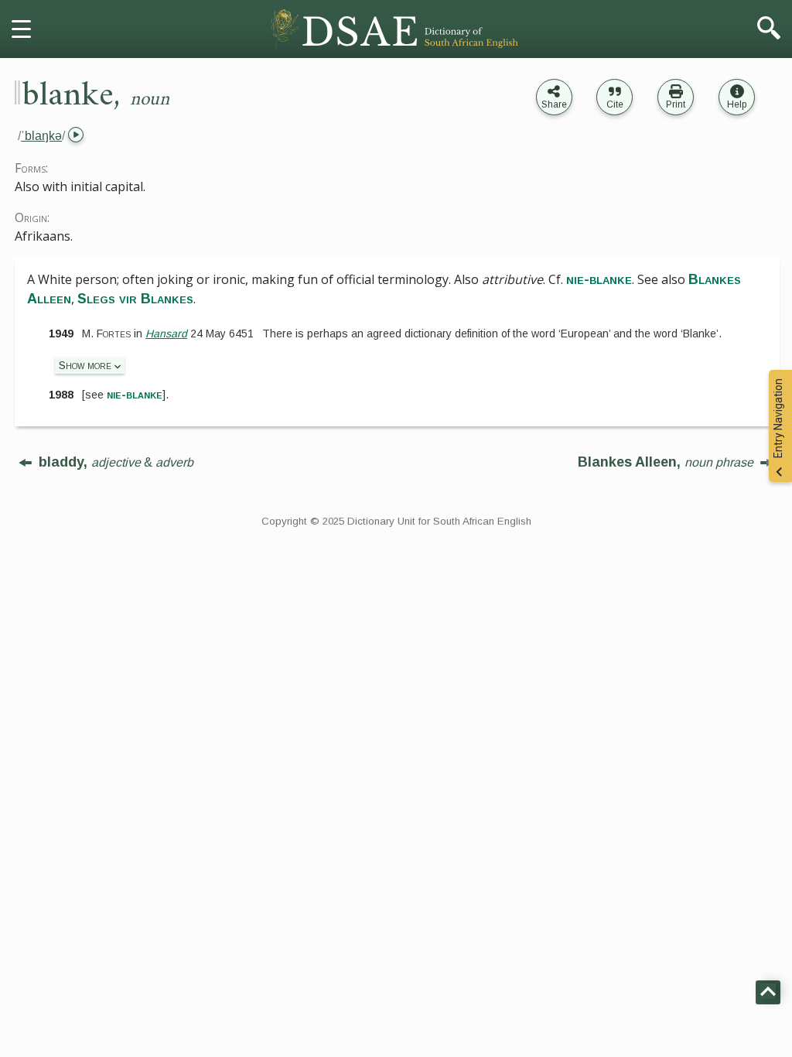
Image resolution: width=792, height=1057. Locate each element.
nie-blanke (134, 394)
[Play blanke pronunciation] (74, 135)
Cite (614, 104)
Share (554, 104)
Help (736, 104)
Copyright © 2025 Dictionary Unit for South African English (396, 521)
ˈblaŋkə (41, 135)
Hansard (166, 333)
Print (675, 104)
